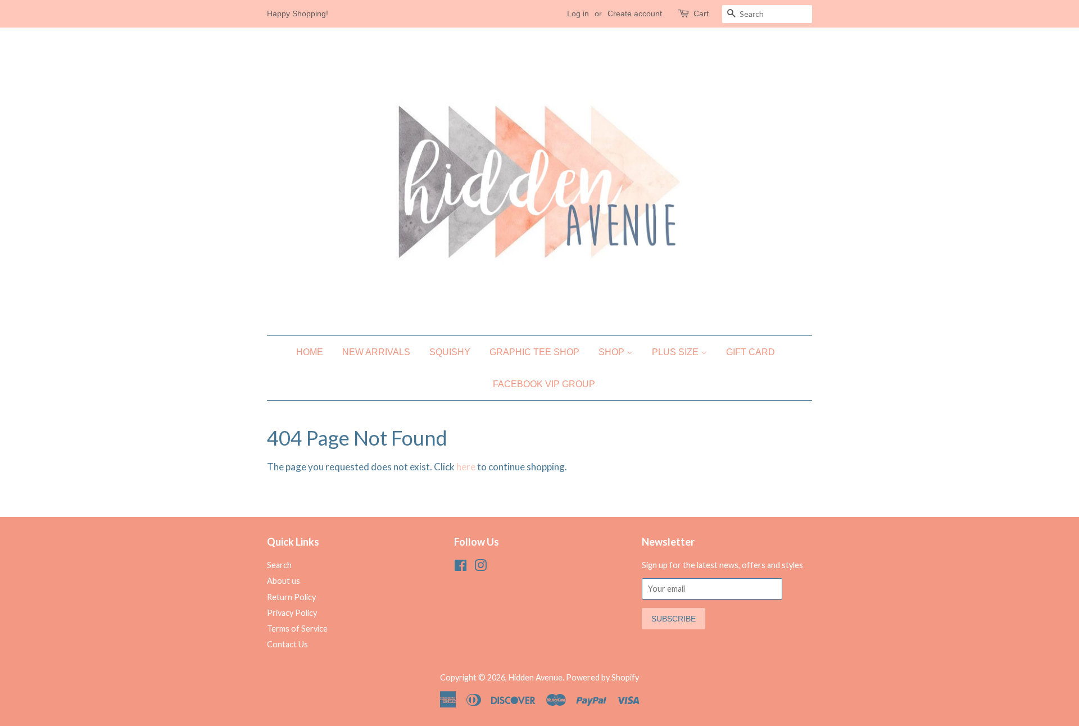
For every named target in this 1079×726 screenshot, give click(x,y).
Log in (578, 13)
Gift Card (750, 352)
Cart (701, 13)
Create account (634, 13)
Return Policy (291, 597)
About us (283, 581)
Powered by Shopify (602, 677)
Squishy (449, 352)
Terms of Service (297, 628)
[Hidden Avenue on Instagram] (480, 567)
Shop (613, 352)
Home (309, 352)
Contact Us (287, 644)
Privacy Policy (292, 613)
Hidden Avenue (536, 677)
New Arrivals (376, 352)
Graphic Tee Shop (534, 352)
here (465, 467)
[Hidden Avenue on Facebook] (460, 567)
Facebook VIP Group (544, 384)
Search (279, 565)
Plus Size (676, 352)
